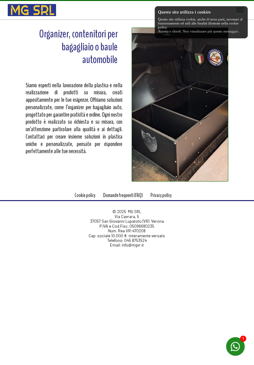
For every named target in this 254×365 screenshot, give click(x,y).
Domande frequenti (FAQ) (123, 195)
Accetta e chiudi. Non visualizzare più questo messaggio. (198, 31)
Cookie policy (85, 195)
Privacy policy (161, 195)
